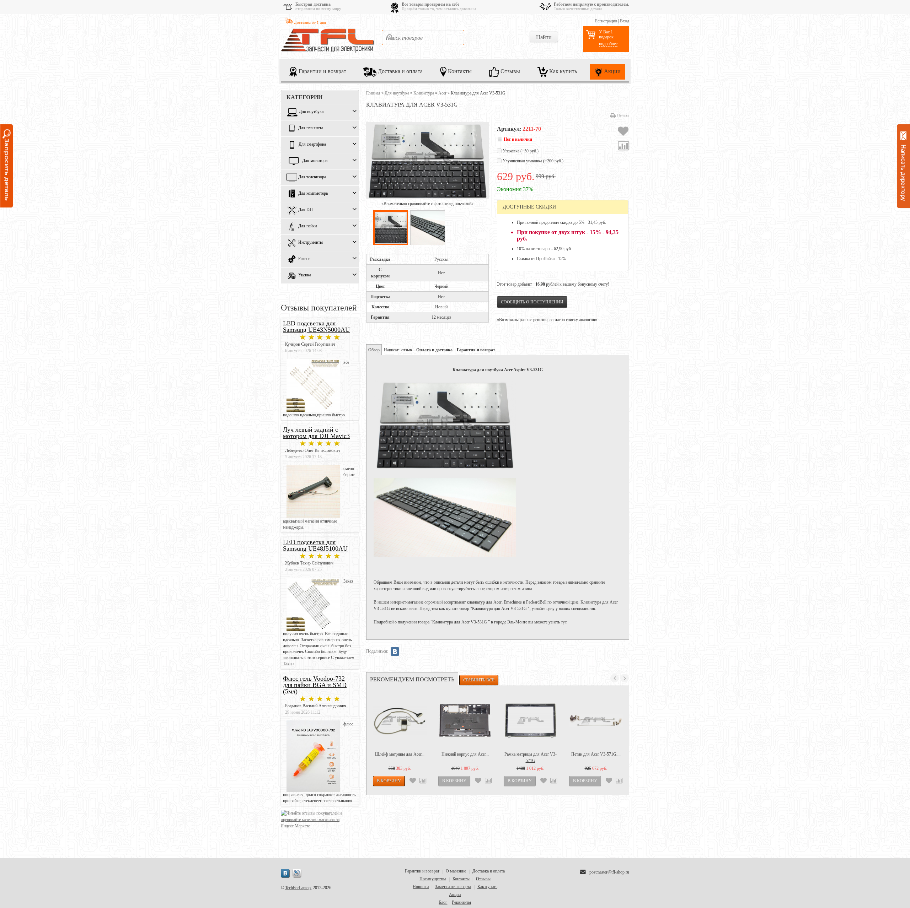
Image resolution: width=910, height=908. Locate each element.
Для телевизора (312, 177)
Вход (624, 20)
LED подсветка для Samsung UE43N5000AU (316, 326)
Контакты (459, 71)
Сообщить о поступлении (532, 301)
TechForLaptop (298, 887)
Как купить (562, 71)
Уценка (304, 275)
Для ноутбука (311, 111)
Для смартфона (312, 144)
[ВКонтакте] (395, 651)
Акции (612, 71)
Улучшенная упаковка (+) (532, 160)
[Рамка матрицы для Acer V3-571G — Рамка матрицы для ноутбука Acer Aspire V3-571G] (530, 720)
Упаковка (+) (520, 150)
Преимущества (432, 878)
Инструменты (310, 242)
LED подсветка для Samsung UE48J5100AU (315, 545)
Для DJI (305, 209)
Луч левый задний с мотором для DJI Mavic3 (316, 432)
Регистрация (606, 20)
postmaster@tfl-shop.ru (609, 872)
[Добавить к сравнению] (623, 146)
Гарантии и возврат (321, 71)
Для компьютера (313, 193)
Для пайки (307, 226)
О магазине (456, 871)
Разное (304, 258)
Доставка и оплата (399, 71)
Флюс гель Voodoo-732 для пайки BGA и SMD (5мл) (315, 685)
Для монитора (314, 160)
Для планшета (310, 128)
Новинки (421, 886)
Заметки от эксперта (453, 886)
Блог (443, 902)
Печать (623, 115)
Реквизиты (461, 902)
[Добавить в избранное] (623, 132)
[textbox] (423, 37)
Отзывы (509, 71)
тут (563, 622)
